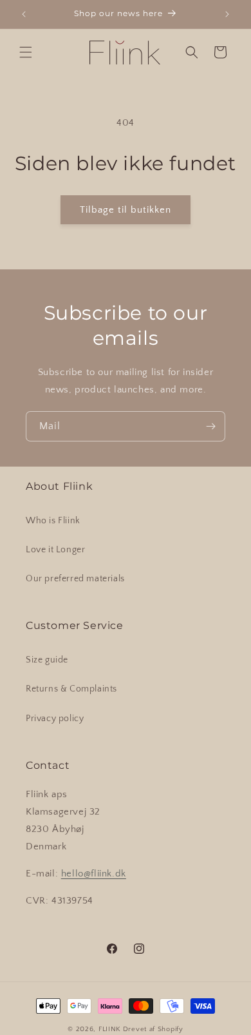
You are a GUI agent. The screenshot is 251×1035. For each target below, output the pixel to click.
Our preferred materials (75, 579)
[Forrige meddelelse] (24, 14)
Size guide (47, 660)
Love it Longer (55, 550)
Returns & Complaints (71, 689)
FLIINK (109, 1029)
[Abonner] (210, 426)
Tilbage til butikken (125, 209)
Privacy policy (55, 718)
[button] (26, 52)
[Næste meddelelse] (227, 14)
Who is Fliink (53, 521)
